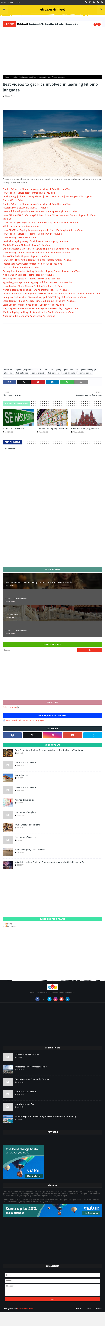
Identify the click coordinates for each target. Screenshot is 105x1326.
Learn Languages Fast (24, 1104)
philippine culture (71, 370)
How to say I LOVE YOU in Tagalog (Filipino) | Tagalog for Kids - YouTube (38, 260)
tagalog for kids (22, 373)
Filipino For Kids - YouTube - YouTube (21, 226)
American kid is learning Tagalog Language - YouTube (29, 316)
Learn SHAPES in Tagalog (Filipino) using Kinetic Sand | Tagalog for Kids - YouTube (43, 230)
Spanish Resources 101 (13, 428)
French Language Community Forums (32, 1079)
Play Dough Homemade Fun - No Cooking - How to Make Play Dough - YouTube (41, 308)
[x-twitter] (90, 2)
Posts (9, 924)
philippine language (88, 370)
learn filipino (42, 370)
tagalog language (38, 373)
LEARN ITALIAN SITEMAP (16, 598)
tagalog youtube (69, 373)
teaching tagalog (85, 373)
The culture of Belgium (25, 812)
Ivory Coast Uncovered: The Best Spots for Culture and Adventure (59, 24)
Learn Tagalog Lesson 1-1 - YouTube (20, 237)
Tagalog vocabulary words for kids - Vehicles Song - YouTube (32, 263)
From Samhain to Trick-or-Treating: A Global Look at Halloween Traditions (39, 582)
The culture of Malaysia (25, 837)
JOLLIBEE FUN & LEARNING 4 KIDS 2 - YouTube (25, 207)
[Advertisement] (52, 50)
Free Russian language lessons (85, 428)
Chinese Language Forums (27, 1054)
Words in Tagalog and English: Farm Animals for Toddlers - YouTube (36, 290)
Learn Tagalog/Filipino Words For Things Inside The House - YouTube (36, 252)
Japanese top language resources (52, 428)
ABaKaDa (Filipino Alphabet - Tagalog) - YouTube (26, 245)
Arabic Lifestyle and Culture (27, 825)
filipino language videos (24, 370)
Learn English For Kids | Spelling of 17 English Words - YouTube (33, 305)
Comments (12, 926)
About (10, 2)
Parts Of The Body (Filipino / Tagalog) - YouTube (26, 256)
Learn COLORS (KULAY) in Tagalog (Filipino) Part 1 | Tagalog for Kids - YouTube (40, 222)
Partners (79, 1308)
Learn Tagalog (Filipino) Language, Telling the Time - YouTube (33, 286)
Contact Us (98, 1308)
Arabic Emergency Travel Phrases (30, 849)
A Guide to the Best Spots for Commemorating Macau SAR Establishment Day (50, 862)
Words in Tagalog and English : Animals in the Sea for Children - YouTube (38, 312)
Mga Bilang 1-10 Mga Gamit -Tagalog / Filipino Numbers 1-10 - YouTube (37, 282)
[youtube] (72, 735)
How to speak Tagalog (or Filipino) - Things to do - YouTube (31, 278)
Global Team (10, 96)
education (14, 77)
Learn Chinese (11, 614)
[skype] (102, 2)
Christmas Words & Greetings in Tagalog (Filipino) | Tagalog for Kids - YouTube (41, 248)
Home (3, 2)
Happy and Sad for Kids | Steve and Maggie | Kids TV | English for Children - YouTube (44, 297)
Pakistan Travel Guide (24, 800)
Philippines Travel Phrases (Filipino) (31, 1067)
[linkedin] (67, 999)
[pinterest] (98, 2)
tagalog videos (53, 373)
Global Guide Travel (52, 9)
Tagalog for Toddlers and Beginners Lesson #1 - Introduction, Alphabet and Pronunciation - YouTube (52, 293)
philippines (8, 373)
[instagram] (94, 2)
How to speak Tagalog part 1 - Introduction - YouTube (29, 193)
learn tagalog (55, 370)
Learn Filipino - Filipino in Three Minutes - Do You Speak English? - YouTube (40, 211)
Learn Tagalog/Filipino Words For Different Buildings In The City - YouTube (39, 301)
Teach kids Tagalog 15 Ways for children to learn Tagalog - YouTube (35, 241)
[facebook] (86, 2)
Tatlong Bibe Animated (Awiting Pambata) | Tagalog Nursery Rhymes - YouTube (41, 271)
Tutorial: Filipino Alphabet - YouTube (21, 267)
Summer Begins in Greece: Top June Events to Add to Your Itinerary (45, 1116)
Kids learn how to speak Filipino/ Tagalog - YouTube (28, 275)
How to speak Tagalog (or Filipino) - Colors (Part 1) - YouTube (32, 234)
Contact (18, 2)
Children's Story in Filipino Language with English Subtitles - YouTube (37, 189)
